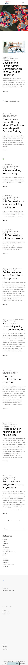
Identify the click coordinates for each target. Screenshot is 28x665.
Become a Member (9, 590)
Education (6, 372)
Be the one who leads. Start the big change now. (13, 275)
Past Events (14, 166)
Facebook (5, 649)
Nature (21, 319)
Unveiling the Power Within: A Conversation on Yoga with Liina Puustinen (12, 69)
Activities (15, 319)
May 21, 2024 (7, 113)
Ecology (15, 268)
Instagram (5, 648)
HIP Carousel (7, 166)
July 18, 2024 (7, 57)
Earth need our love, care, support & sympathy (13, 484)
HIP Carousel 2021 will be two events (13, 237)
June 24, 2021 (7, 230)
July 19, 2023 (7, 165)
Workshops (13, 58)
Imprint (4, 610)
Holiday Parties (6, 550)
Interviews (6, 58)
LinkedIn (4, 646)
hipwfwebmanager (9, 60)
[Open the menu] (23, 2)
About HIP (6, 588)
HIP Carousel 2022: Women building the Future (13, 204)
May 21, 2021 (7, 268)
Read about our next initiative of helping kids (12, 431)
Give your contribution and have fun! (12, 379)
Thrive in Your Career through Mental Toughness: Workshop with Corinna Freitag (14, 125)
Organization (13, 372)
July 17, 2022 (7, 196)
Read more (5, 91)
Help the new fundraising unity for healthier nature (14, 326)
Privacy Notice (6, 612)
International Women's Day (9, 552)
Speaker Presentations (8, 564)
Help (19, 268)
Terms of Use (6, 614)
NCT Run (5, 558)
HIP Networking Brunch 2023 (12, 172)
